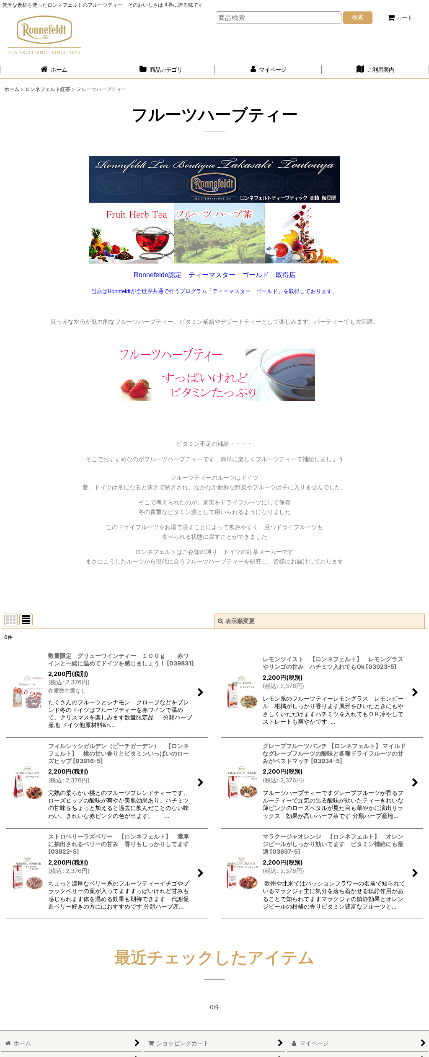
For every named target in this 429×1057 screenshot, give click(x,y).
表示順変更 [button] (240, 620)
